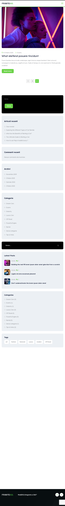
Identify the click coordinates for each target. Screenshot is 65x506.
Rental (8, 227)
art (7, 342)
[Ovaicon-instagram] (57, 495)
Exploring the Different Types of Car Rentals (20, 130)
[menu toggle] (62, 3)
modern (39, 342)
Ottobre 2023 (10, 178)
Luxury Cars (10, 215)
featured (22, 342)
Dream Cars (10, 203)
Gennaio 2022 (10, 182)
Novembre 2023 (11, 174)
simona (13, 260)
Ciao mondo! (10, 126)
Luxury (31, 342)
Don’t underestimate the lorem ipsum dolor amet (28, 283)
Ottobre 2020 (10, 186)
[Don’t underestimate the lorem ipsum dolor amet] (7, 281)
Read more (8, 71)
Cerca (6, 99)
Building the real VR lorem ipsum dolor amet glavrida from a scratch (35, 264)
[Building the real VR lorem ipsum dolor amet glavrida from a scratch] (7, 263)
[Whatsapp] (61, 495)
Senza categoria (11, 231)
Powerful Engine (11, 223)
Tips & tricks (10, 235)
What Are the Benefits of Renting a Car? (19, 133)
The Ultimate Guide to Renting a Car (17, 137)
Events (19, 52)
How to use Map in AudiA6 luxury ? (17, 140)
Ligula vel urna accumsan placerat (23, 274)
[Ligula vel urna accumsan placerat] (7, 272)
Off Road (9, 219)
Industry (9, 211)
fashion (13, 342)
